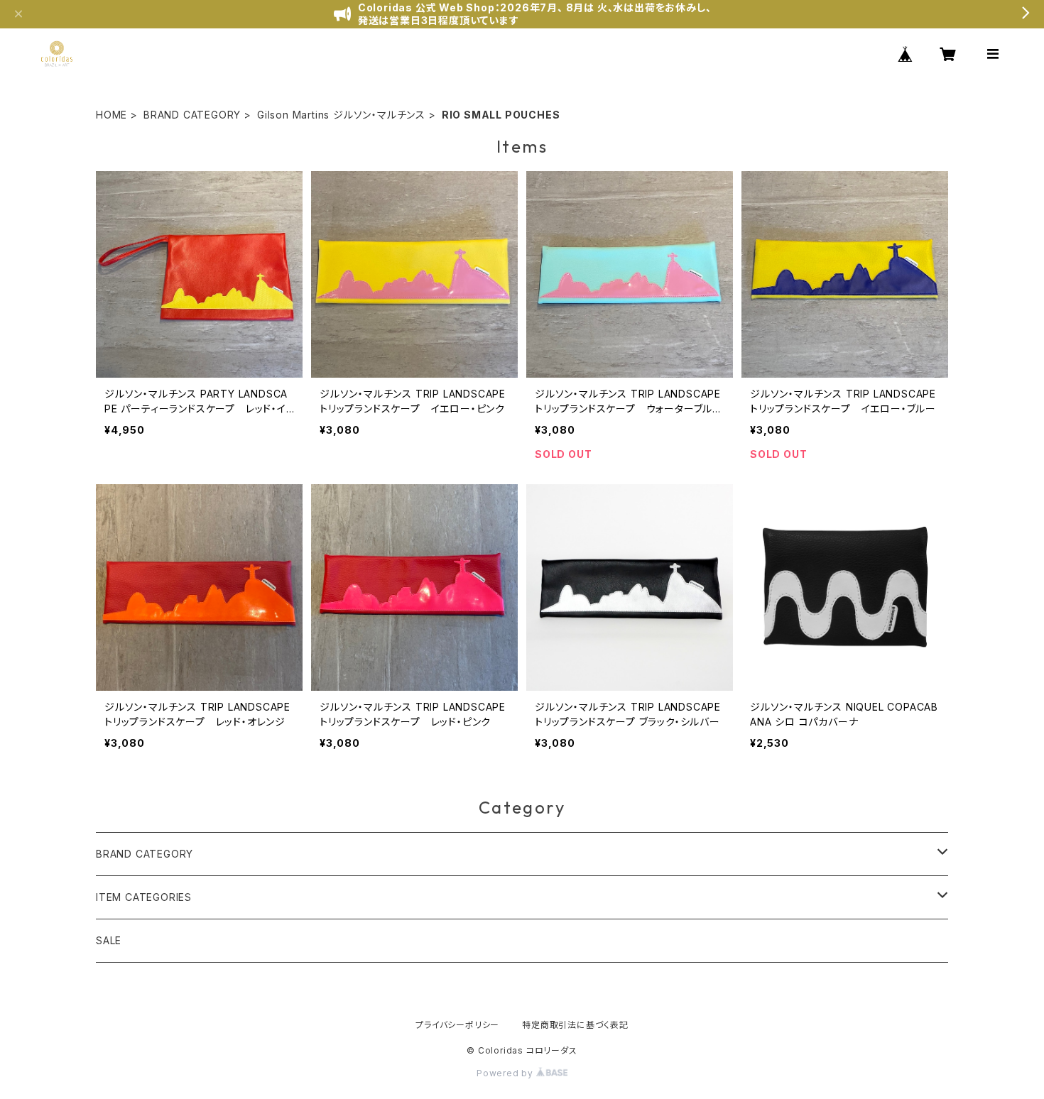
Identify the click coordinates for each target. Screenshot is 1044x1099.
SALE (108, 940)
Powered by (506, 1073)
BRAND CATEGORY (192, 115)
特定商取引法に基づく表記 (575, 1024)
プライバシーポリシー (457, 1024)
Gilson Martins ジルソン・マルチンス (341, 115)
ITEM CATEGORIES (144, 897)
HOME (111, 115)
